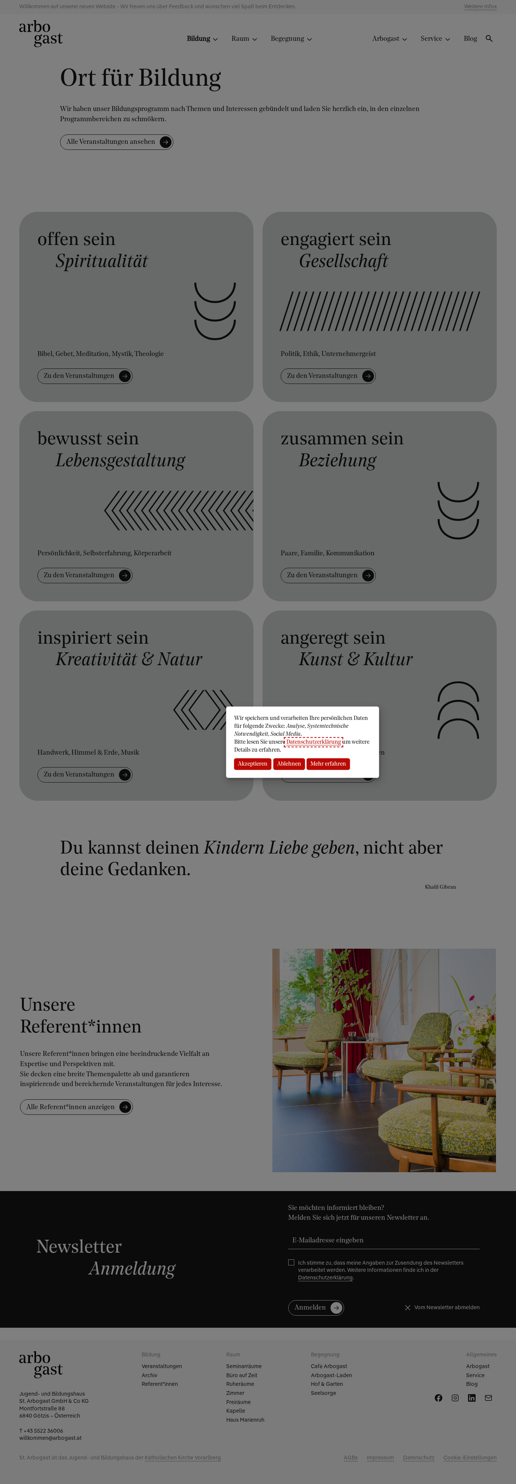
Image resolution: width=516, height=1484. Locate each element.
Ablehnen (289, 764)
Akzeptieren (252, 764)
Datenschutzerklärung (313, 742)
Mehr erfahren (328, 764)
